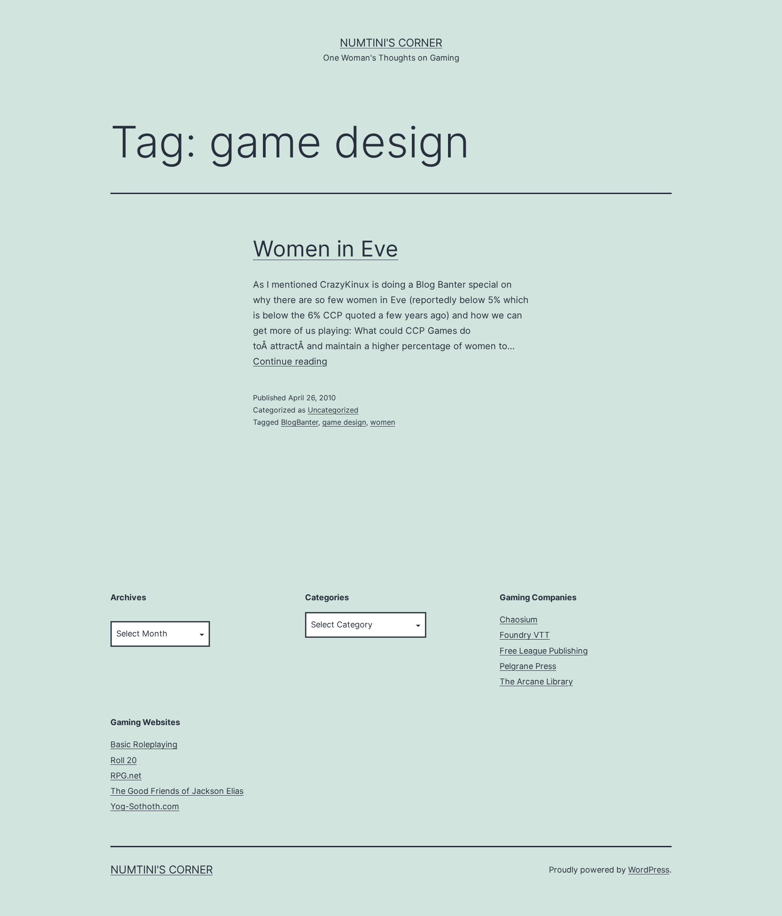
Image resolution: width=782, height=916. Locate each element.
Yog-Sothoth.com (144, 806)
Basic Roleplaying (143, 744)
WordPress (648, 869)
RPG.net (126, 775)
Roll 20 (123, 760)
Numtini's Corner (391, 42)
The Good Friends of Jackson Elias (176, 791)
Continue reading (290, 361)
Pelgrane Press (528, 666)
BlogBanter (299, 422)
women (382, 422)
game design (344, 422)
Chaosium (519, 619)
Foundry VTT (525, 635)
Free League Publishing (544, 650)
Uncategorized (333, 409)
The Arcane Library (536, 681)
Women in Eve (325, 248)
